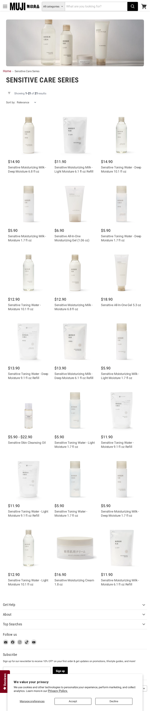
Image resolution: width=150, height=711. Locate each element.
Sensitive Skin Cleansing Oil (27, 442)
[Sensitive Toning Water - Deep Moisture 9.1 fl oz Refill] (28, 341)
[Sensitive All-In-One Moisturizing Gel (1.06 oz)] (75, 204)
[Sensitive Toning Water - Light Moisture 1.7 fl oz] (75, 410)
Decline (114, 701)
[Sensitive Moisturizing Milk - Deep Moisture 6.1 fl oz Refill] (75, 341)
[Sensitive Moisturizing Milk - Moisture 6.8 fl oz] (75, 272)
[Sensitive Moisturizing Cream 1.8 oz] (75, 548)
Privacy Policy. (58, 691)
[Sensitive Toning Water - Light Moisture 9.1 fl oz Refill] (28, 479)
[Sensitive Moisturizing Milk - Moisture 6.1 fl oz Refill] (121, 548)
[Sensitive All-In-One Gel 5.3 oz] (121, 272)
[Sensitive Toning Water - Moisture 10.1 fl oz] (28, 272)
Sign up (60, 671)
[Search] (132, 6)
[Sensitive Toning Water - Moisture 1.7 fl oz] (75, 479)
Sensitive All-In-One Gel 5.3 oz (121, 305)
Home (7, 71)
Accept (73, 701)
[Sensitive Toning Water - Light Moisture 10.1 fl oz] (28, 548)
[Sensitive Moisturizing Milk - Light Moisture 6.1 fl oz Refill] (75, 135)
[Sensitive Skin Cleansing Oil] (28, 410)
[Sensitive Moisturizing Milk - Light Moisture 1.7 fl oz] (121, 341)
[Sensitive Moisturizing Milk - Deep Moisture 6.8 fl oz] (28, 135)
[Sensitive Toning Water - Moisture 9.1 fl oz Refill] (121, 410)
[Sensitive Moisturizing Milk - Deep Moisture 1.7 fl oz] (121, 479)
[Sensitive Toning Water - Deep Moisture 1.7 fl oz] (121, 204)
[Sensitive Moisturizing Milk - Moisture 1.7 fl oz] (28, 204)
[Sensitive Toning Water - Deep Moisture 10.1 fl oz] (121, 135)
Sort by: (10, 102)
